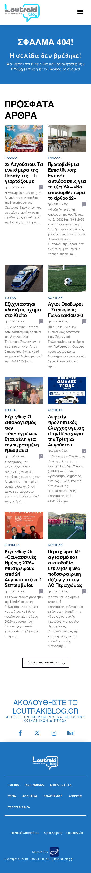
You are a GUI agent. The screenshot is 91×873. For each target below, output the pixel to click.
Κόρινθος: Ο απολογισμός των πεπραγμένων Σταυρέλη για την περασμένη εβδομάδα (22, 433)
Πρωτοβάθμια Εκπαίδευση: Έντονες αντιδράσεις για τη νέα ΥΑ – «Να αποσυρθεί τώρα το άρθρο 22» (67, 181)
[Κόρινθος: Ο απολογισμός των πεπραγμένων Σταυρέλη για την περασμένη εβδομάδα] (24, 390)
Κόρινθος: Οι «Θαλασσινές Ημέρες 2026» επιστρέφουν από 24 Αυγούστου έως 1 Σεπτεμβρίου (23, 568)
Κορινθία (12, 545)
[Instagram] (54, 733)
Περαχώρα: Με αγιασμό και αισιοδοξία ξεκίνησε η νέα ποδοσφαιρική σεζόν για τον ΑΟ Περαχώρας (65, 568)
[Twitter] (37, 733)
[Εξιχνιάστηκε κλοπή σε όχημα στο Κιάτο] (24, 278)
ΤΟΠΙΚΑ (10, 297)
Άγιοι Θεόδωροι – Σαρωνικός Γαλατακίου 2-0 (65, 309)
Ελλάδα (11, 157)
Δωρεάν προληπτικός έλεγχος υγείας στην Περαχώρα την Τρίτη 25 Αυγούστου (66, 430)
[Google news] (71, 733)
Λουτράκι (55, 297)
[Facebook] (20, 733)
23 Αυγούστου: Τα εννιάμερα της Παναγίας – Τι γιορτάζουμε (24, 172)
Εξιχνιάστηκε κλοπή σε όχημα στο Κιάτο (23, 309)
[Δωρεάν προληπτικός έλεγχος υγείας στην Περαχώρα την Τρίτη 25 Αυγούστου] (67, 390)
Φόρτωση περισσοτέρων (42, 662)
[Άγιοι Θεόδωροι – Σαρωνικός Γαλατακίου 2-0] (67, 278)
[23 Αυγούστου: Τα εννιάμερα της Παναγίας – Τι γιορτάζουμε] (24, 138)
